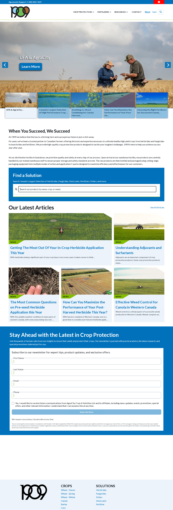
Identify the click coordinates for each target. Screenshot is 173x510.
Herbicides (101, 490)
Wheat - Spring (68, 493)
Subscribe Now (86, 412)
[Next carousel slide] (168, 65)
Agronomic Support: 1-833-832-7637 (25, 2)
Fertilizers (103, 12)
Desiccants (101, 501)
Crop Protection (82, 12)
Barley (64, 504)
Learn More (31, 66)
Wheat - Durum (68, 490)
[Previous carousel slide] (5, 65)
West (147, 12)
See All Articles (157, 207)
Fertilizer (100, 504)
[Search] (160, 11)
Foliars (99, 497)
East (154, 12)
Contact (137, 12)
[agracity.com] (20, 12)
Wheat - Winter (68, 497)
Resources (120, 12)
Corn (63, 508)
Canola (64, 501)
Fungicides (101, 493)
